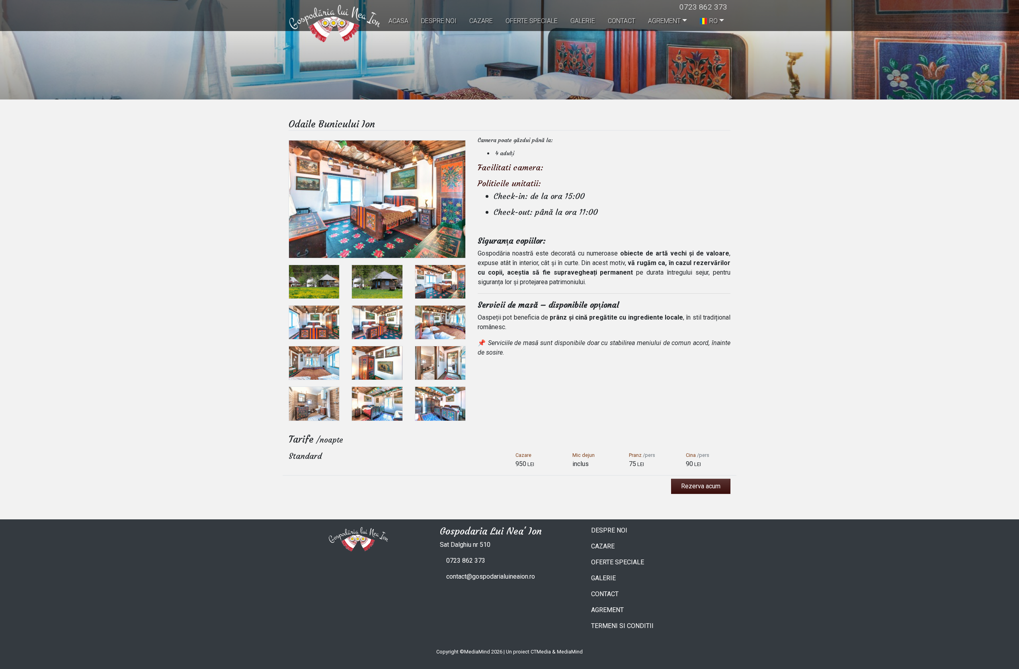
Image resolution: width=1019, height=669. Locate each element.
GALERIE (603, 578)
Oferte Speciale (532, 21)
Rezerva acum (700, 486)
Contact (621, 21)
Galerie (582, 21)
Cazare (481, 21)
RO (713, 21)
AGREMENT (607, 610)
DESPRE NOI (609, 530)
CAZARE (603, 546)
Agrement (664, 21)
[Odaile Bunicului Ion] (377, 199)
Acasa (398, 21)
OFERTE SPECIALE (617, 562)
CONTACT (605, 594)
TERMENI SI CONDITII (622, 626)
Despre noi (439, 21)
